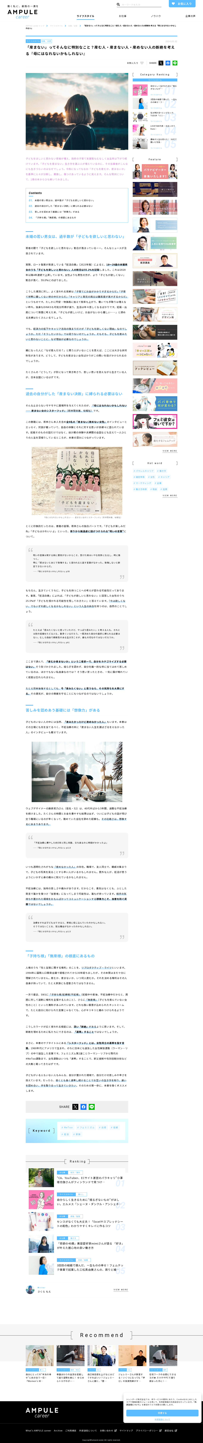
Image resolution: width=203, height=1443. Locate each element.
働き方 (73, 1238)
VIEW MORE (121, 1290)
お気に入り (185, 4)
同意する (162, 1412)
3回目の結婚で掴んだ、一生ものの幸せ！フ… (164, 100)
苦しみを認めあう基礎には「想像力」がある (57, 211)
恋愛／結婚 (83, 1260)
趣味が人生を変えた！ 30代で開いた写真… (164, 140)
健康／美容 (75, 1370)
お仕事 (122, 16)
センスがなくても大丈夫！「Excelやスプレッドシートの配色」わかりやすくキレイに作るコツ (90, 1224)
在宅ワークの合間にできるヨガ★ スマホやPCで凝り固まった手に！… (162, 1377)
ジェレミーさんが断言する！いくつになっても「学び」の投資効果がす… (131, 1377)
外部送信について (162, 1419)
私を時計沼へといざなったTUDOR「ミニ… (162, 114)
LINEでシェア (175, 63)
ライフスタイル (85, 16)
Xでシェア (161, 63)
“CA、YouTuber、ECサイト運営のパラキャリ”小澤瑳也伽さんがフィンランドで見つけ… (90, 1180)
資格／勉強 (75, 1216)
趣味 (165, 1370)
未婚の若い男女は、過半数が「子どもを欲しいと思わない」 (65, 200)
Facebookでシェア (168, 63)
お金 (98, 1370)
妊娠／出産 (46, 41)
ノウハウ (156, 16)
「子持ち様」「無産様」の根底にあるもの (55, 217)
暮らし (81, 1194)
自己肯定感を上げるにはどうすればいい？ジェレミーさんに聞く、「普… (101, 1377)
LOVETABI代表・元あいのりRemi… (163, 127)
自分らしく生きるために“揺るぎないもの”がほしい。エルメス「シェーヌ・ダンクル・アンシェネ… (89, 1202)
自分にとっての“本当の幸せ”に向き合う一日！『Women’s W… (38, 1377)
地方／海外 (75, 1172)
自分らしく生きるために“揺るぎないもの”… (164, 87)
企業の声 (190, 16)
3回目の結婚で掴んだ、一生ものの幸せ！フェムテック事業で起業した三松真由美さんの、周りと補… (90, 1267)
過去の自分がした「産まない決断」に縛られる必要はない (64, 205)
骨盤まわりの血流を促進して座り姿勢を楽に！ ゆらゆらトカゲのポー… (70, 1377)
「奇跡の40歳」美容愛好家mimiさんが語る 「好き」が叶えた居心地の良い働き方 (90, 1245)
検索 (118, 5)
